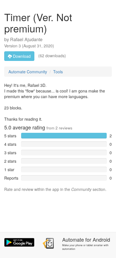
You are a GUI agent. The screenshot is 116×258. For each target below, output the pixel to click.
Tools (58, 71)
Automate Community (27, 71)
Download (21, 56)
